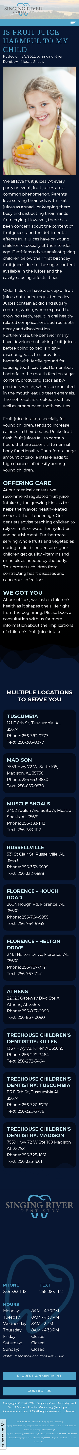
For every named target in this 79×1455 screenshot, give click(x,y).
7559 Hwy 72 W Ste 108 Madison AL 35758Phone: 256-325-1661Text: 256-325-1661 (39, 1145)
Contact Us (39, 1391)
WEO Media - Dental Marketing (30, 1407)
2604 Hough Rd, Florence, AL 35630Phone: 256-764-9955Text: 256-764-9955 (35, 907)
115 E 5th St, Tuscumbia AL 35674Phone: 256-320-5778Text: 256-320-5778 (39, 1095)
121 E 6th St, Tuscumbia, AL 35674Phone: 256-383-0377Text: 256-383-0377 (34, 729)
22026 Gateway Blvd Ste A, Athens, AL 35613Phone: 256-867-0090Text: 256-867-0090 (33, 1004)
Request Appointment (39, 1376)
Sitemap (70, 1411)
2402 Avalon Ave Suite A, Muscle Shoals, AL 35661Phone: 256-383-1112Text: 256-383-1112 (39, 816)
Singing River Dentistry (53, 1403)
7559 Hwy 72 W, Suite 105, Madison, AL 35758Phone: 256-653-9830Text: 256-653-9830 (32, 772)
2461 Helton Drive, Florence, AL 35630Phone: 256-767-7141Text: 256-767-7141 (37, 957)
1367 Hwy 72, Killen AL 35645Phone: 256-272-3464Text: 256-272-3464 (39, 1048)
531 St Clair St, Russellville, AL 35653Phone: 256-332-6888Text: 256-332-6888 (35, 860)
